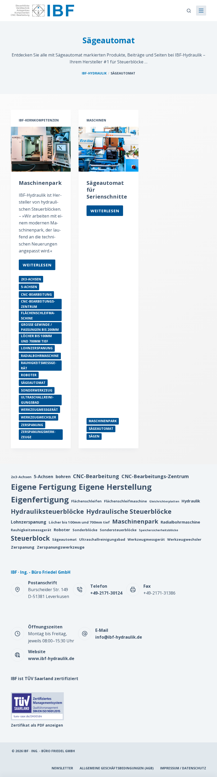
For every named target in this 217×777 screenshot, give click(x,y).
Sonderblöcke (85, 530)
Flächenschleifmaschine (38, 316)
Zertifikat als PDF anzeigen (37, 725)
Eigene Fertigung (43, 487)
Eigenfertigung (40, 499)
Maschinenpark (40, 182)
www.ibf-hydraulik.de (51, 658)
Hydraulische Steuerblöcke (128, 511)
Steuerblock (30, 538)
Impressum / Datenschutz (183, 768)
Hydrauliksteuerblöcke (47, 511)
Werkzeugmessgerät (39, 409)
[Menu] (201, 11)
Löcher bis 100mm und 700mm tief (36, 338)
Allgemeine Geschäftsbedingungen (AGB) (116, 768)
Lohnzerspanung (37, 348)
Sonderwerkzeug (36, 390)
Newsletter (62, 768)
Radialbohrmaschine (40, 356)
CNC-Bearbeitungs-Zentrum (38, 304)
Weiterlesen (37, 266)
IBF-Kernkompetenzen (39, 120)
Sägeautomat (33, 382)
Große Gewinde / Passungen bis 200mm (40, 327)
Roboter (29, 375)
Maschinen (96, 120)
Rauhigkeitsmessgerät (38, 365)
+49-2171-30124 (106, 593)
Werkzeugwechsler (38, 417)
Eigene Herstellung (115, 487)
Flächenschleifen (86, 501)
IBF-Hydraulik (94, 73)
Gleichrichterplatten (164, 501)
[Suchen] (189, 11)
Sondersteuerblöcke (118, 530)
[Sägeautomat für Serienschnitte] (108, 149)
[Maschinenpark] (41, 149)
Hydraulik (191, 500)
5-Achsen (29, 287)
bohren (63, 476)
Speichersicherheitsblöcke (158, 530)
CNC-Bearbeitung (36, 294)
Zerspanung (32, 425)
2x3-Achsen (31, 279)
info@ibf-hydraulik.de (118, 637)
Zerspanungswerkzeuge (38, 434)
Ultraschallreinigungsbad (37, 400)
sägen (94, 436)
